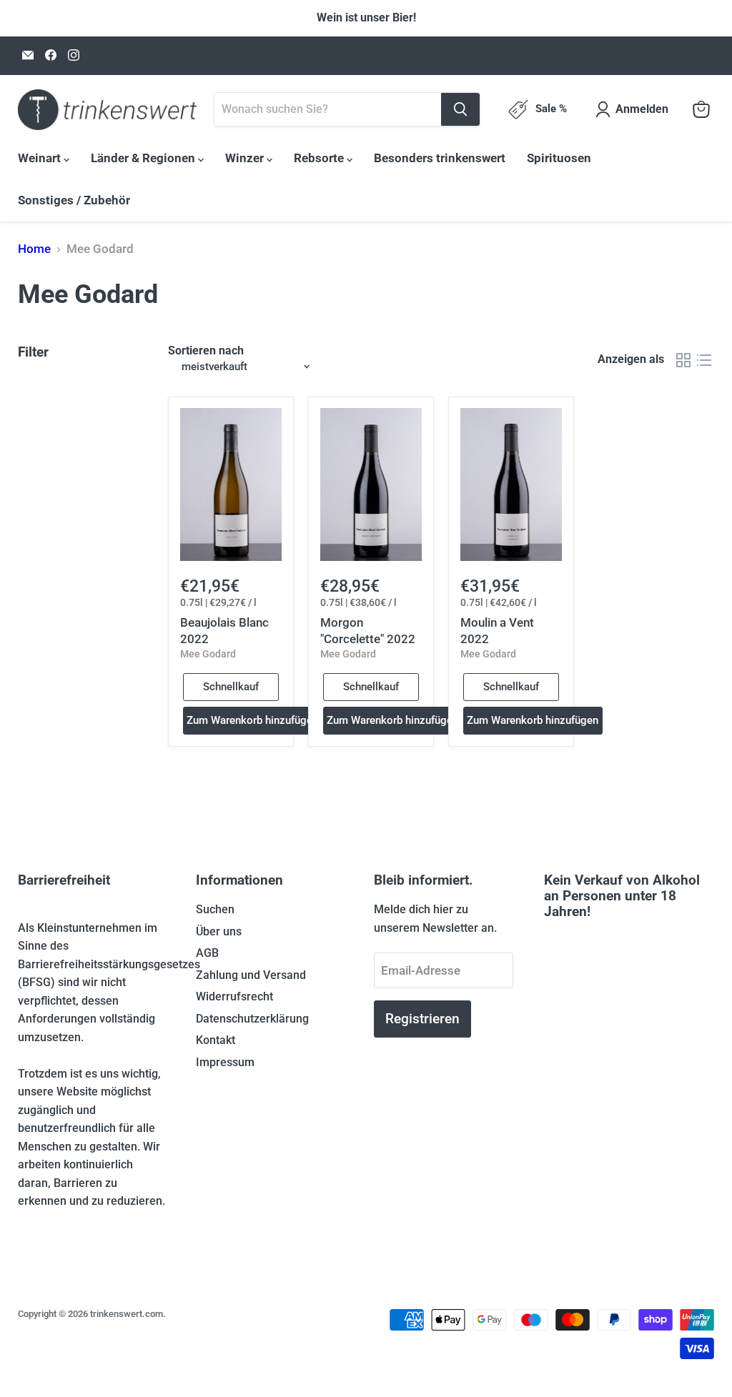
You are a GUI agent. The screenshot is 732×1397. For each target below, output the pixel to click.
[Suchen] (460, 109)
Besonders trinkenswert (439, 158)
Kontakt (215, 1040)
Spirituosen (559, 158)
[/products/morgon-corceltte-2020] (371, 484)
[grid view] (683, 359)
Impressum (225, 1062)
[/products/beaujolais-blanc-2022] (231, 484)
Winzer (246, 158)
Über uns (219, 931)
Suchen (215, 909)
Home (34, 249)
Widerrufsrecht (234, 996)
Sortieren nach (206, 350)
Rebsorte (320, 158)
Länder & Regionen (144, 158)
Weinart (41, 158)
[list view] (704, 359)
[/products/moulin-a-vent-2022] (511, 484)
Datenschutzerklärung (252, 1018)
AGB (207, 953)
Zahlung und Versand (251, 975)
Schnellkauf (231, 686)
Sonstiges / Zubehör (74, 200)
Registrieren (422, 1018)
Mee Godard (208, 654)
